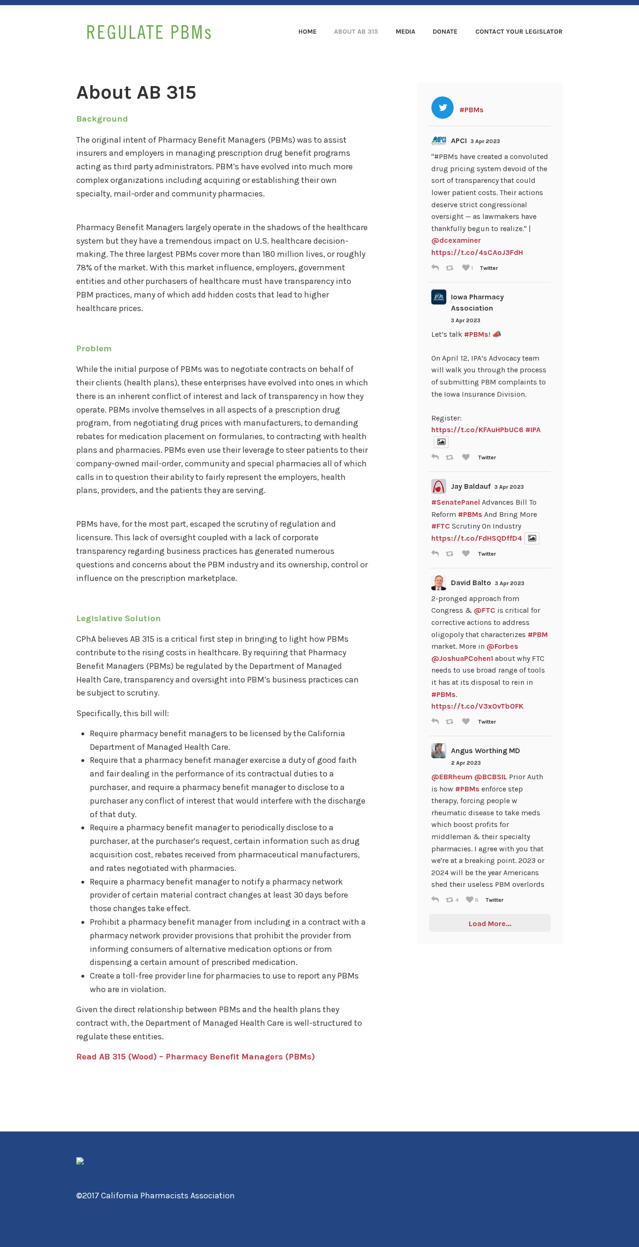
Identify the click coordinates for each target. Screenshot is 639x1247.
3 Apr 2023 (485, 141)
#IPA (533, 429)
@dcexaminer (456, 240)
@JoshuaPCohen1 (462, 658)
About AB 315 (356, 32)
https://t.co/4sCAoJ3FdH (477, 252)
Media (405, 32)
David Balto (471, 582)
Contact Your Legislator (519, 32)
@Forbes (502, 646)
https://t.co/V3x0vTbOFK (477, 706)
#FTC (440, 526)
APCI (459, 140)
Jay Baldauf (471, 486)
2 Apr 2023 (466, 763)
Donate (445, 32)
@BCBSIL (490, 776)
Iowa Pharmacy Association (477, 302)
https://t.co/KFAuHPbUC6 (477, 429)
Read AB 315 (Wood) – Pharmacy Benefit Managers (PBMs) (195, 1056)
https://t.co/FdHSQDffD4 (476, 538)
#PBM (538, 634)
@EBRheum (451, 776)
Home (307, 32)
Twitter (489, 268)
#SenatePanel (455, 502)
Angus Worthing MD (485, 750)
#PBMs (476, 334)
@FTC (484, 610)
